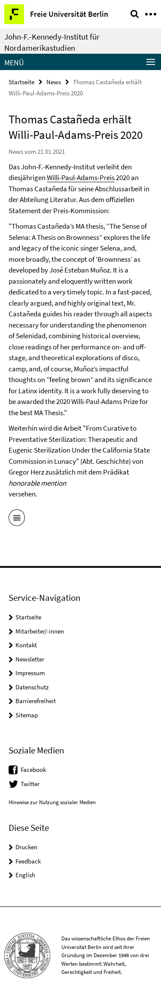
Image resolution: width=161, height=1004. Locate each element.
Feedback (28, 861)
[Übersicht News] (17, 519)
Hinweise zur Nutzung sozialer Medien (52, 802)
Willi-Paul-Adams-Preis (81, 177)
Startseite (21, 82)
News (53, 82)
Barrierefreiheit (35, 701)
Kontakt (26, 645)
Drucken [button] (26, 847)
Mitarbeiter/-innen (39, 631)
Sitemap (26, 715)
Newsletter (29, 659)
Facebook (33, 769)
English (25, 875)
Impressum (30, 673)
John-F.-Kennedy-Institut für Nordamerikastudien (52, 42)
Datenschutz (32, 687)
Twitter (30, 784)
